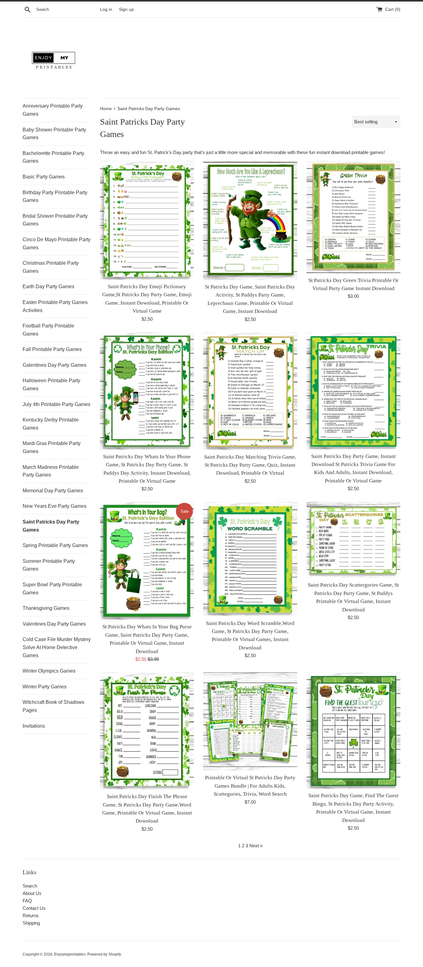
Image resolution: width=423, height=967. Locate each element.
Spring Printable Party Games (55, 545)
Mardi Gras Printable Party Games (52, 447)
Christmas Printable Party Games (51, 267)
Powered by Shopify (104, 954)
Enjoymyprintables (69, 954)
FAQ (27, 900)
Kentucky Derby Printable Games (51, 423)
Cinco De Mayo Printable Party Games (56, 243)
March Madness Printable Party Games (51, 471)
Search (30, 885)
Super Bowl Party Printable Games (52, 588)
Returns (31, 915)
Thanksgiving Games (46, 608)
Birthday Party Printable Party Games (55, 196)
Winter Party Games (45, 686)
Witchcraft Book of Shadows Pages (53, 706)
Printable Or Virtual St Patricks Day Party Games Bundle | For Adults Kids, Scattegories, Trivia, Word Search (250, 786)
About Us (32, 893)
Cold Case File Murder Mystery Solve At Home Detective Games (57, 647)
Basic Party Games (44, 176)
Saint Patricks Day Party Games (51, 526)
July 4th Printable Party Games (56, 404)
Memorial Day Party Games (53, 490)
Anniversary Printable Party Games (53, 110)
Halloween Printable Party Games (51, 384)
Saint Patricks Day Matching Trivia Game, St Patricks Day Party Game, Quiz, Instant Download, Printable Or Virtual (250, 465)
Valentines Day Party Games (54, 624)
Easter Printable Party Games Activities (55, 306)
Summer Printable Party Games (49, 565)
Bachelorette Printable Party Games (53, 157)
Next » (256, 845)
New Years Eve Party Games (54, 506)
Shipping (31, 923)
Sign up (126, 9)
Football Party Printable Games (48, 329)
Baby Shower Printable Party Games (54, 133)
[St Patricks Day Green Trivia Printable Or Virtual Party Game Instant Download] (353, 217)
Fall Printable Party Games (52, 349)
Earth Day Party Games (48, 286)
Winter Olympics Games (49, 671)
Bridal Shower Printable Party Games (55, 220)
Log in (106, 9)
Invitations (34, 726)
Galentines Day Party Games (54, 365)
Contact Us (34, 908)
